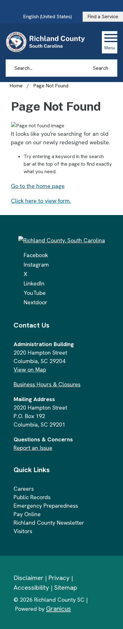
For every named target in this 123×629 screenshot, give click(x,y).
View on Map (30, 369)
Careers (24, 488)
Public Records (32, 497)
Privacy (59, 578)
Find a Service (102, 16)
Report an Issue (33, 447)
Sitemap (65, 587)
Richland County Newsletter (49, 522)
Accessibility (31, 587)
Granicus (58, 608)
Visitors (23, 531)
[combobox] (49, 17)
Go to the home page (38, 186)
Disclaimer (29, 578)
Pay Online (27, 514)
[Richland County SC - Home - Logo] (48, 42)
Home (16, 85)
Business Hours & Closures (47, 384)
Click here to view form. (41, 200)
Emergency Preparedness (46, 505)
